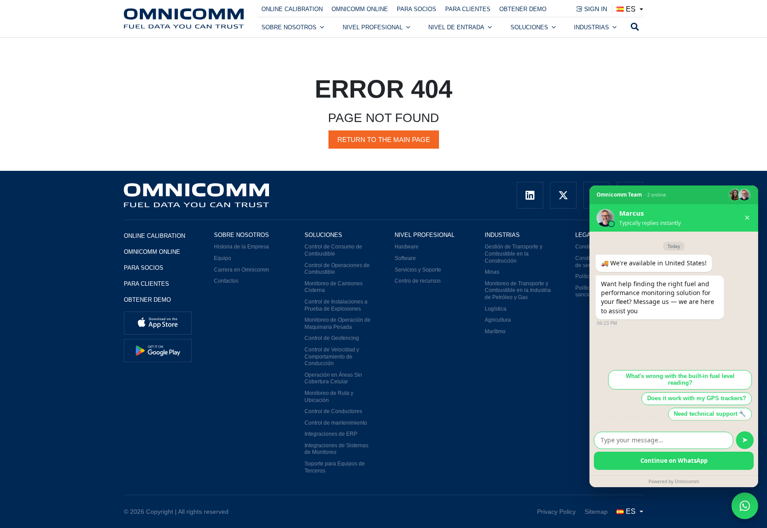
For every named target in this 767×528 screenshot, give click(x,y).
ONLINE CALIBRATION (292, 9)
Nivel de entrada (456, 27)
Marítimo (495, 331)
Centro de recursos (418, 281)
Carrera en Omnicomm (241, 270)
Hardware (407, 247)
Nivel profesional (373, 27)
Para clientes (467, 9)
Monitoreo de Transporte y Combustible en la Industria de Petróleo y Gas (518, 290)
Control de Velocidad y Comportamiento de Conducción (331, 356)
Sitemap (596, 511)
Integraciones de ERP (330, 434)
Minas (492, 272)
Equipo (222, 258)
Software (405, 258)
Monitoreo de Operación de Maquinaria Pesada (337, 323)
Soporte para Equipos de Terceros (334, 467)
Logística (495, 309)
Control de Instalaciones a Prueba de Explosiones (336, 305)
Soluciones (529, 27)
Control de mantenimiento (335, 423)
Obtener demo (522, 9)
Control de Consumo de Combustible (333, 250)
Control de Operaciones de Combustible (337, 269)
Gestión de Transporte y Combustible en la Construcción (513, 254)
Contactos (226, 281)
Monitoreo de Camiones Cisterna (333, 287)
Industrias (591, 27)
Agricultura (498, 320)
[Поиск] (634, 27)
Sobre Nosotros (288, 27)
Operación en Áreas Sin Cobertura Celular (333, 378)
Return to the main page (383, 139)
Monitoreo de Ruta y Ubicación (328, 396)
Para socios (416, 9)
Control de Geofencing (331, 338)
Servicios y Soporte (418, 270)
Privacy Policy (556, 511)
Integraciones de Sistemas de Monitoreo (336, 449)
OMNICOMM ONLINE (360, 9)
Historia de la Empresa (241, 247)
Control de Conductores (333, 411)
